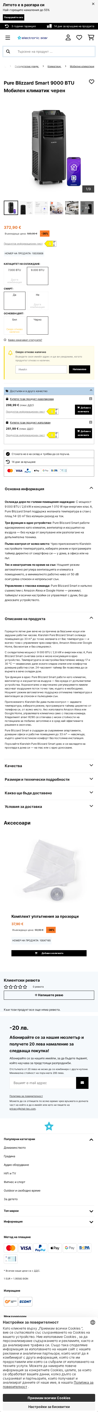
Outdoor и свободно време (22, 1190)
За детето (11, 1199)
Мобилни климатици (82, 66)
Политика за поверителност (26, 1096)
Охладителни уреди (27, 66)
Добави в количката (84, 409)
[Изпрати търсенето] (8, 51)
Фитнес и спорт (14, 1182)
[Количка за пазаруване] (91, 37)
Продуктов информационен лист (23, 243)
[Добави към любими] (91, 81)
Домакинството (15, 1147)
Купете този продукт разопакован (32, 399)
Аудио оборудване (16, 1165)
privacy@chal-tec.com (23, 1108)
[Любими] (79, 37)
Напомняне (79, 369)
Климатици (54, 66)
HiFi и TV (10, 1173)
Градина (9, 1156)
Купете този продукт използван (30, 422)
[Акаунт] (68, 37)
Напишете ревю (50, 995)
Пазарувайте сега (13, 17)
